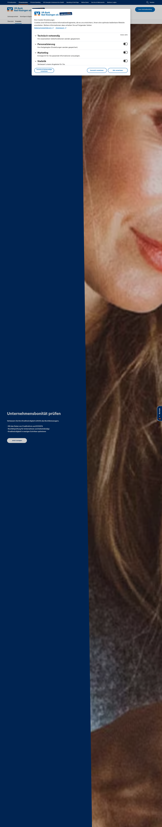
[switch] (125, 44)
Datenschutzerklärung (43, 28)
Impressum (60, 28)
